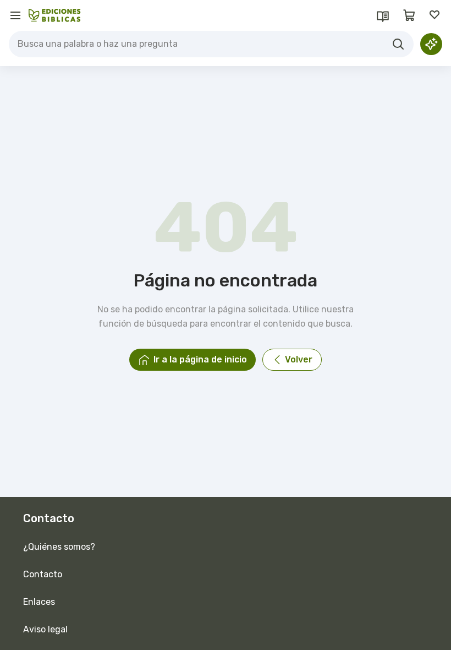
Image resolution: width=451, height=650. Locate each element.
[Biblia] (382, 15)
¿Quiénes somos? (59, 546)
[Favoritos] (435, 15)
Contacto (42, 574)
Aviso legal (45, 629)
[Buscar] (398, 44)
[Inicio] (55, 15)
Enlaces (39, 602)
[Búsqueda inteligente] (431, 44)
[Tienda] (409, 15)
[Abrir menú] (15, 15)
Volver (298, 359)
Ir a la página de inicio (200, 359)
